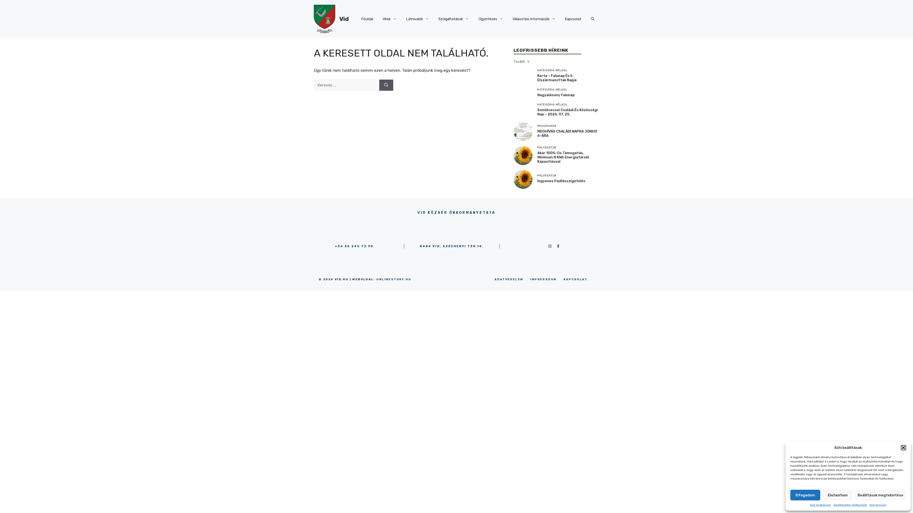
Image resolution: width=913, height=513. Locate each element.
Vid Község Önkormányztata (457, 213)
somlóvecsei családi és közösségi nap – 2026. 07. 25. (567, 112)
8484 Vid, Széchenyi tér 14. (452, 246)
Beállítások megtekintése (880, 495)
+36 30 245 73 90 (354, 246)
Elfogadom (805, 495)
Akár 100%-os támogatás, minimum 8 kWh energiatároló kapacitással (563, 157)
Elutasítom (838, 495)
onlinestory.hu (393, 279)
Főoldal (367, 19)
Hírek (387, 19)
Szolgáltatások (450, 19)
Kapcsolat (573, 19)
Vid (344, 18)
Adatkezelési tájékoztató (850, 505)
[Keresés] (386, 85)
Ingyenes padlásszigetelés (561, 181)
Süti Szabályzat (820, 505)
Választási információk (531, 19)
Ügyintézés (487, 19)
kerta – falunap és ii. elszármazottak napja (557, 78)
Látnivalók (414, 19)
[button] (903, 447)
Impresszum (877, 505)
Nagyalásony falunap (556, 95)
